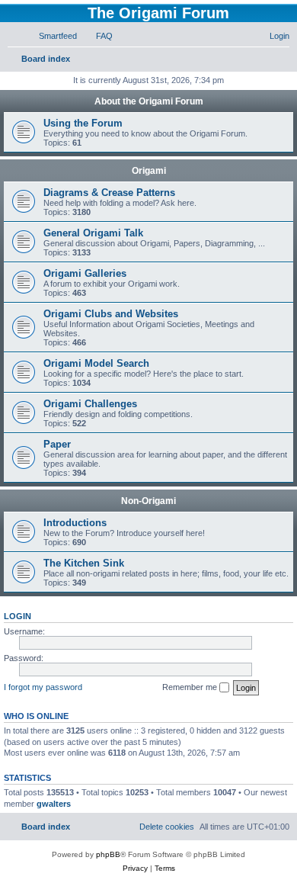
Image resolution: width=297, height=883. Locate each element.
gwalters (54, 803)
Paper (57, 444)
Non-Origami (148, 501)
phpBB (108, 854)
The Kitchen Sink (83, 563)
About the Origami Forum (148, 101)
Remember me (190, 687)
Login (17, 616)
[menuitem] (51, 36)
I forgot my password (43, 687)
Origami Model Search (96, 363)
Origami (149, 170)
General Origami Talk (93, 233)
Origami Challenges (90, 403)
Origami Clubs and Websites (110, 313)
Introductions (75, 522)
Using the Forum (83, 123)
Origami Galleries (84, 273)
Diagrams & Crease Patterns (109, 192)
